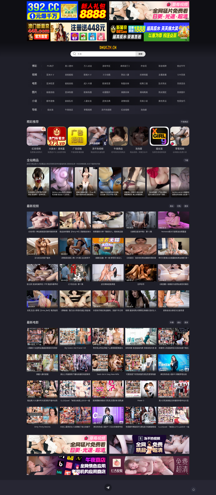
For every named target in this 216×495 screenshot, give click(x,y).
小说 (34, 101)
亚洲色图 (69, 92)
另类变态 (181, 83)
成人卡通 (88, 83)
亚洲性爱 (50, 83)
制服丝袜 (125, 83)
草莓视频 (88, 109)
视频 (34, 74)
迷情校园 (125, 101)
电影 (34, 83)
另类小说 (144, 101)
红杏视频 (125, 109)
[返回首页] (193, 489)
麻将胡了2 (125, 66)
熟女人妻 (125, 74)
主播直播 (162, 74)
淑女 (179, 322)
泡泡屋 (144, 109)
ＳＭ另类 (181, 74)
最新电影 (33, 322)
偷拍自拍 (69, 83)
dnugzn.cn (108, 47)
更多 (186, 206)
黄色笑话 (162, 101)
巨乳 (179, 206)
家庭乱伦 (69, 101)
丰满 (172, 322)
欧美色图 (88, 92)
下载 (186, 160)
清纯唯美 (144, 92)
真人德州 (69, 66)
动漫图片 (106, 92)
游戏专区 (106, 66)
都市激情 (50, 101)
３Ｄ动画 (106, 74)
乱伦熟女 (162, 83)
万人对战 (88, 66)
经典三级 (144, 83)
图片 (34, 92)
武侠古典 (106, 101)
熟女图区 (162, 92)
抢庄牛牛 (181, 66)
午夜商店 (69, 109)
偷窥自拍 (50, 92)
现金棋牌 (162, 66)
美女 (172, 206)
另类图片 (181, 92)
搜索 (140, 54)
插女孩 (50, 109)
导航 (34, 109)
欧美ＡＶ (88, 74)
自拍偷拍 (69, 74)
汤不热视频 (106, 109)
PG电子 (50, 66)
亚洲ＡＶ (50, 74)
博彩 (34, 66)
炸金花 (144, 66)
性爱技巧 (181, 101)
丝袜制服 (144, 74)
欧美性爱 (106, 83)
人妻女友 (88, 101)
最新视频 (33, 206)
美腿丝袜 (125, 92)
